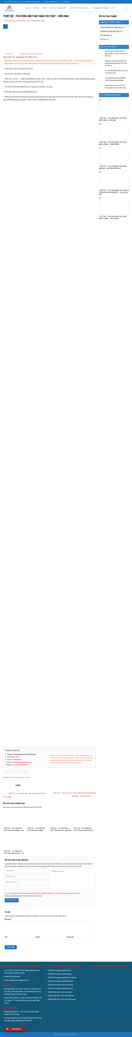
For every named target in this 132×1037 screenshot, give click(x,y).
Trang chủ (28, 8)
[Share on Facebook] (5, 771)
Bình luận (8, 919)
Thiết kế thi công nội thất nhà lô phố (16, 21)
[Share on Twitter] (8, 771)
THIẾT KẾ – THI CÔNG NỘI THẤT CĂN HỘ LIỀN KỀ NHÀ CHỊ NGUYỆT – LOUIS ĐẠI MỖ (83, 830)
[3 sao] (20, 57)
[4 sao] (22, 57)
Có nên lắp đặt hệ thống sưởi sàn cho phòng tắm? (116, 72)
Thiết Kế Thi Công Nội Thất (57, 8)
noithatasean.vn (72, 1034)
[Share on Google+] (20, 771)
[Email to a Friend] (12, 771)
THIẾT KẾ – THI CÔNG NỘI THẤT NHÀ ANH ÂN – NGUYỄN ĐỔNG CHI (60, 830)
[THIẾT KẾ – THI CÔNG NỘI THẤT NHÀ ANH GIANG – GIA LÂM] (114, 107)
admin (43, 21)
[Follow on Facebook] (123, 1)
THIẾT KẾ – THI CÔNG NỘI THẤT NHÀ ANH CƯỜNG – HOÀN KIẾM (36, 830)
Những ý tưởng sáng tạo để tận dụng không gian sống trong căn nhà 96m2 (116, 63)
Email (38, 937)
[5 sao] (23, 57)
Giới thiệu (36, 8)
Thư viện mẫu (105, 35)
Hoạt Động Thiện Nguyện (100, 8)
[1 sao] (17, 57)
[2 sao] (18, 57)
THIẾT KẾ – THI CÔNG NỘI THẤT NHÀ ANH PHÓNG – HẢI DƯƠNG (14, 853)
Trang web (70, 937)
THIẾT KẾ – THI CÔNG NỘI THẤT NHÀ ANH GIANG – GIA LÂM (14, 830)
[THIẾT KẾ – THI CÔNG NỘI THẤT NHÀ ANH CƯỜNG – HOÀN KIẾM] (114, 131)
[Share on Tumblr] (27, 771)
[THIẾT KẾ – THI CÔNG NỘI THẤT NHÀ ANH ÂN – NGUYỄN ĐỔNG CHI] (114, 155)
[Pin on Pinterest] (16, 771)
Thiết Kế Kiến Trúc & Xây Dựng (79, 8)
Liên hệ (44, 8)
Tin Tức (113, 8)
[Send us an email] (129, 1)
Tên (6, 937)
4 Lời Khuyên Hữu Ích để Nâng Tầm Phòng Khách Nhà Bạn (115, 79)
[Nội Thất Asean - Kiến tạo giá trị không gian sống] (12, 7)
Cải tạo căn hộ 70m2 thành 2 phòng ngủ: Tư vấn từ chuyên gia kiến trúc (116, 53)
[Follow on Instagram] (125, 1)
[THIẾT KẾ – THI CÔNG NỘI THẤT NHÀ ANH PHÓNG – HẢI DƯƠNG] (114, 206)
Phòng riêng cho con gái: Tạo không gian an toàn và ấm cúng (115, 86)
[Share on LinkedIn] (23, 771)
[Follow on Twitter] (127, 1)
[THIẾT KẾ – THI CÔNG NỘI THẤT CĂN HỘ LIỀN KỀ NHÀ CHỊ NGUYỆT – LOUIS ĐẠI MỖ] (114, 179)
